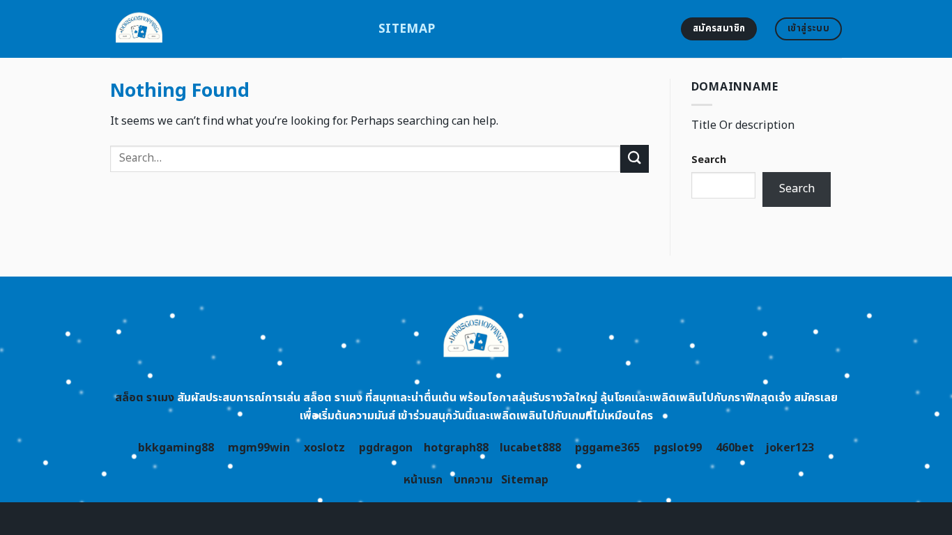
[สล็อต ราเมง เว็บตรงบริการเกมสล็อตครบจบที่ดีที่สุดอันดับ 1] (234, 29)
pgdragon (386, 448)
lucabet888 (530, 448)
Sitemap (406, 29)
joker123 (789, 448)
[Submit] (634, 158)
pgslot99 (678, 448)
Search (708, 160)
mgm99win (259, 448)
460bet (735, 448)
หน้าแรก (423, 480)
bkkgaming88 (176, 448)
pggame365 (607, 448)
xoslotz (324, 448)
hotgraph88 (456, 448)
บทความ (473, 480)
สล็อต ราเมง (144, 397)
